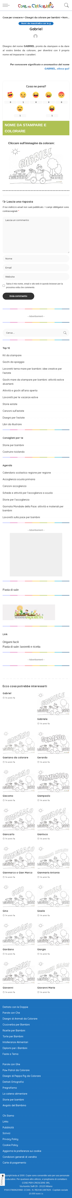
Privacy (2, 1181)
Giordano (8, 949)
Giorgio (41, 949)
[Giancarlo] (19, 819)
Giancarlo (8, 834)
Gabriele (42, 718)
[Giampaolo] (53, 780)
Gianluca (42, 834)
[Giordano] (19, 934)
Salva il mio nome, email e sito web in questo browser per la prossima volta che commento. (34, 285)
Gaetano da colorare (15, 757)
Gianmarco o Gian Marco (17, 872)
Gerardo (42, 757)
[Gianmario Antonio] (53, 857)
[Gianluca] (53, 819)
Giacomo (8, 795)
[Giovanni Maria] (53, 972)
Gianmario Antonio (48, 872)
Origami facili (11, 642)
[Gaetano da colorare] (19, 742)
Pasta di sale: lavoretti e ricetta (21, 646)
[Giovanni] (19, 972)
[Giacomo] (19, 780)
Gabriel (7, 693)
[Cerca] (65, 5)
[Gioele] (53, 895)
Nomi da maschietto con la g (36, 23)
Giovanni (8, 987)
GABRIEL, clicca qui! (57, 68)
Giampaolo (43, 795)
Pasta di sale (11, 589)
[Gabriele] (53, 704)
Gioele (41, 910)
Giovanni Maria (46, 987)
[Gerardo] (53, 742)
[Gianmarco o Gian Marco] (19, 857)
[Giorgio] (53, 934)
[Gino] (19, 895)
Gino (5, 910)
